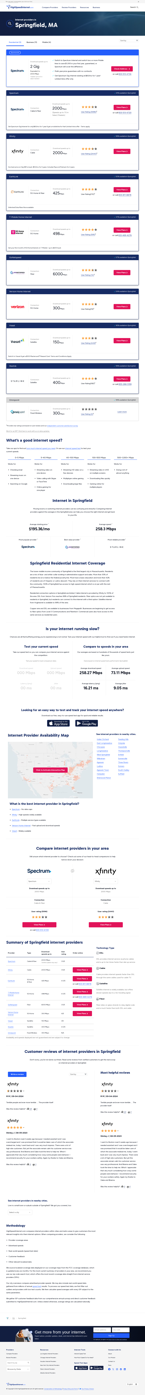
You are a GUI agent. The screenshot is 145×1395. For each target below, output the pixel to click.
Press (109, 1365)
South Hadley (123, 770)
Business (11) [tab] (32, 42)
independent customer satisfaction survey (62, 426)
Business (96, 7)
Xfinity (14, 815)
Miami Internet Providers (47, 1369)
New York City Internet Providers (49, 1365)
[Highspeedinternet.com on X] (113, 1369)
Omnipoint (12, 1033)
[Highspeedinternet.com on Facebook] (109, 1369)
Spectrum (16, 809)
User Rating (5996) (88, 112)
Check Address (119, 69)
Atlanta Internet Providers (47, 1373)
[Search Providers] (28, 1363)
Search (133, 7)
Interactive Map (50, 770)
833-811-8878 (125, 195)
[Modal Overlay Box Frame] (72, 1334)
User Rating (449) (88, 343)
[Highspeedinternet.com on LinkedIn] (125, 1369)
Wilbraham (101, 758)
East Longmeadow (104, 743)
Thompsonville (124, 751)
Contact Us (111, 1361)
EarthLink (15, 820)
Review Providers (69, 7)
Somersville (122, 758)
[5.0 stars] (21, 1091)
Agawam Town (103, 770)
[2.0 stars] (11, 1091)
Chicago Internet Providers (48, 1357)
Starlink (10, 1027)
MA (13, 1318)
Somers (121, 766)
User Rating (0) (87, 414)
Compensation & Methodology (53, 1389)
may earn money (13, 1)
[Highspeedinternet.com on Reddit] (121, 1369)
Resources (84, 7)
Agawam (100, 762)
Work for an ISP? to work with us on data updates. (28, 431)
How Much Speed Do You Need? (84, 1357)
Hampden (101, 774)
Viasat (14, 831)
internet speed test (73, 448)
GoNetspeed (12, 1005)
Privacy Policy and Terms (70, 1389)
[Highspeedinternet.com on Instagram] (117, 1369)
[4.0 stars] (17, 1091)
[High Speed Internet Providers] (19, 7)
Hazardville (122, 747)
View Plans (120, 107)
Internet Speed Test (80, 1354)
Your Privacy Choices (87, 1389)
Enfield (121, 755)
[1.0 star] (8, 1091)
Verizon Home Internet (21, 825)
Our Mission (111, 1357)
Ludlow (100, 766)
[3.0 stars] (14, 1091)
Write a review (17, 1074)
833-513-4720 (125, 112)
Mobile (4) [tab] (46, 42)
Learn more (122, 412)
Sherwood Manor (104, 778)
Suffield (121, 774)
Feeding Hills (123, 739)
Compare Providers (50, 7)
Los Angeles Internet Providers (49, 1354)
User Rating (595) (88, 234)
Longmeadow (102, 751)
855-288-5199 (125, 384)
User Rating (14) (87, 275)
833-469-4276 (125, 235)
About (110, 1354)
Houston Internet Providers (48, 1361)
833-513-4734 (125, 74)
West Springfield (103, 755)
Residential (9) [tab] (15, 42)
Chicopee (101, 747)
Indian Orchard (103, 739)
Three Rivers (123, 762)
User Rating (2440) (89, 154)
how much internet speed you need (40, 448)
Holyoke (121, 743)
